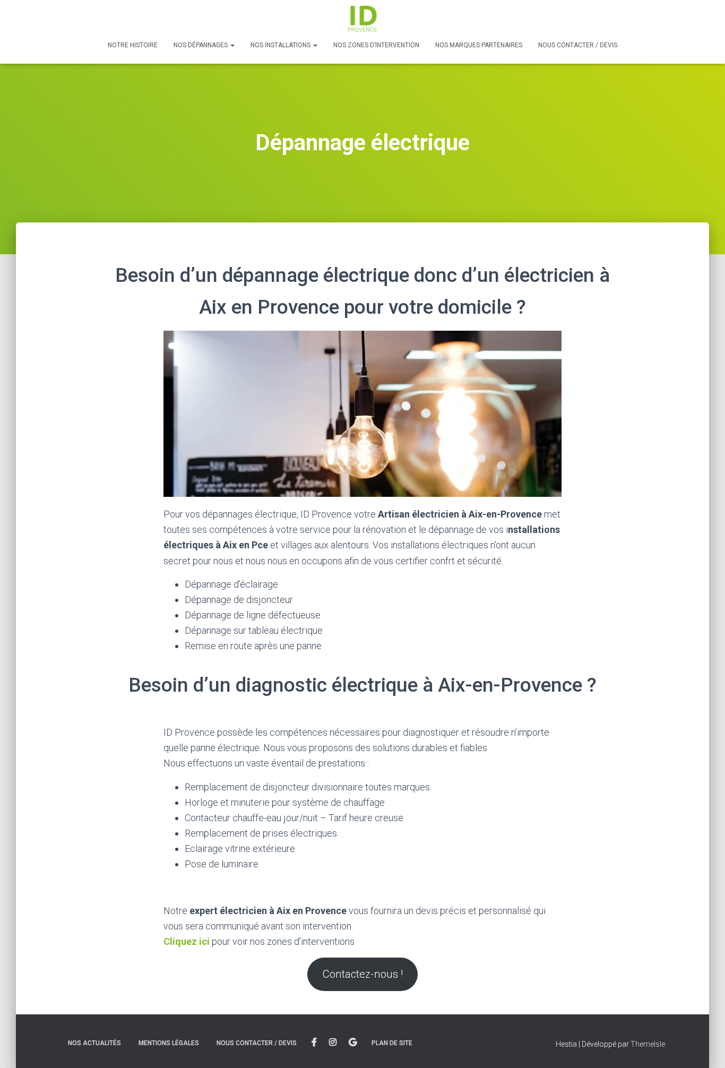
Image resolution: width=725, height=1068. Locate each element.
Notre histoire (133, 45)
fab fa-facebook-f (314, 1042)
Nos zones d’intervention (376, 45)
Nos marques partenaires (478, 45)
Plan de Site (392, 1043)
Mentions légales (169, 1043)
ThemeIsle (648, 1044)
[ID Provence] (362, 18)
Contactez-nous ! (363, 974)
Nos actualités (94, 1043)
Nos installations (281, 45)
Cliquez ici (186, 941)
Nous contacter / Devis (577, 45)
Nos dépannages (201, 45)
